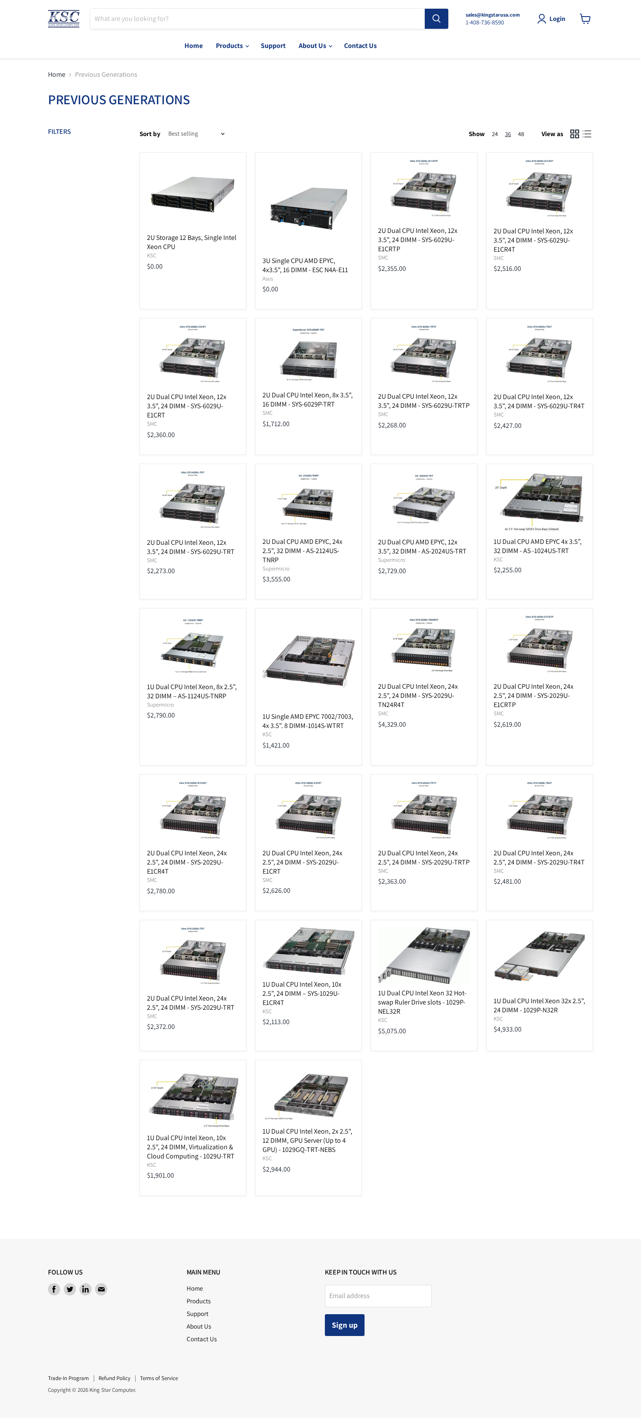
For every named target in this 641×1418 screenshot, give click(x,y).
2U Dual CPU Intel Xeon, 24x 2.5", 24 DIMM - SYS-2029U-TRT (191, 1003)
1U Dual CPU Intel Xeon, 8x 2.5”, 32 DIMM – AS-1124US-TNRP (192, 691)
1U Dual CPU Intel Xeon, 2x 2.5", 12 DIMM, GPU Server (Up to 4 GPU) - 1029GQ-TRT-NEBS (307, 1140)
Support (273, 45)
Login (557, 18)
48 (521, 134)
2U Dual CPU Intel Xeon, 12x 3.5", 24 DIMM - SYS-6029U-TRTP (424, 401)
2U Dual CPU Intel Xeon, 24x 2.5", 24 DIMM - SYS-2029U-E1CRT (302, 862)
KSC (151, 255)
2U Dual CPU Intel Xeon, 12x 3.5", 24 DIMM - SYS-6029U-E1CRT (186, 406)
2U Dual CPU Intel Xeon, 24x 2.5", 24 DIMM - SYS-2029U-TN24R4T (418, 695)
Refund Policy (114, 1378)
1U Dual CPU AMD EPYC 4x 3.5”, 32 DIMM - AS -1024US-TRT (538, 546)
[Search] (436, 19)
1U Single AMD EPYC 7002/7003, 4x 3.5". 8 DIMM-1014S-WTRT (308, 721)
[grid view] (575, 134)
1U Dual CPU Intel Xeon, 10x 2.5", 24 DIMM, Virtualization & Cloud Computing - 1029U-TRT (191, 1147)
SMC (383, 257)
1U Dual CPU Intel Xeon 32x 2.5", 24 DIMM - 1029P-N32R (539, 1005)
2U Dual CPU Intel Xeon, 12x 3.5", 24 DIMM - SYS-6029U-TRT (191, 547)
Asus (268, 278)
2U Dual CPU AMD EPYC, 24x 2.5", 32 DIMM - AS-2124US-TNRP (302, 550)
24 (495, 134)
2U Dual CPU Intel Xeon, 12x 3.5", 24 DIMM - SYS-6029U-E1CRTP (417, 239)
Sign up (345, 1325)
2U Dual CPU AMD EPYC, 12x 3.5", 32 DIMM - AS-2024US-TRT (422, 546)
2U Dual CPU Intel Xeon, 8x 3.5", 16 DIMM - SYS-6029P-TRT (308, 399)
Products (230, 45)
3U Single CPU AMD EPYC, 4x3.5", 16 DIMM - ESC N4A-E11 (305, 265)
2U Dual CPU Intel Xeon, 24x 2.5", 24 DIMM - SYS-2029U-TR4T (539, 857)
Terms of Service (159, 1378)
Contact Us (360, 45)
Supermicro (276, 568)
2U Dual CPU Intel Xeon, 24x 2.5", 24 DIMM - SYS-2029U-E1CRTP (533, 695)
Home (193, 45)
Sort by (150, 133)
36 (508, 134)
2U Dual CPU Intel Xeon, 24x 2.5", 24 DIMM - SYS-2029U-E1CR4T (187, 862)
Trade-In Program (68, 1378)
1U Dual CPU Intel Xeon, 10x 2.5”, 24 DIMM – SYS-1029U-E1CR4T (302, 993)
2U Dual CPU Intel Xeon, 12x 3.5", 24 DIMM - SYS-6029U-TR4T (539, 401)
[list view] (587, 134)
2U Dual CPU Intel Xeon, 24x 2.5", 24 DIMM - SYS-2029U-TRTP (424, 857)
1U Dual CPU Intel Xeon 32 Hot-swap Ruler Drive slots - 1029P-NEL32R (422, 1002)
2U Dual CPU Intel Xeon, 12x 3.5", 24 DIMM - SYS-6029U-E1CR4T (533, 240)
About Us (313, 45)
